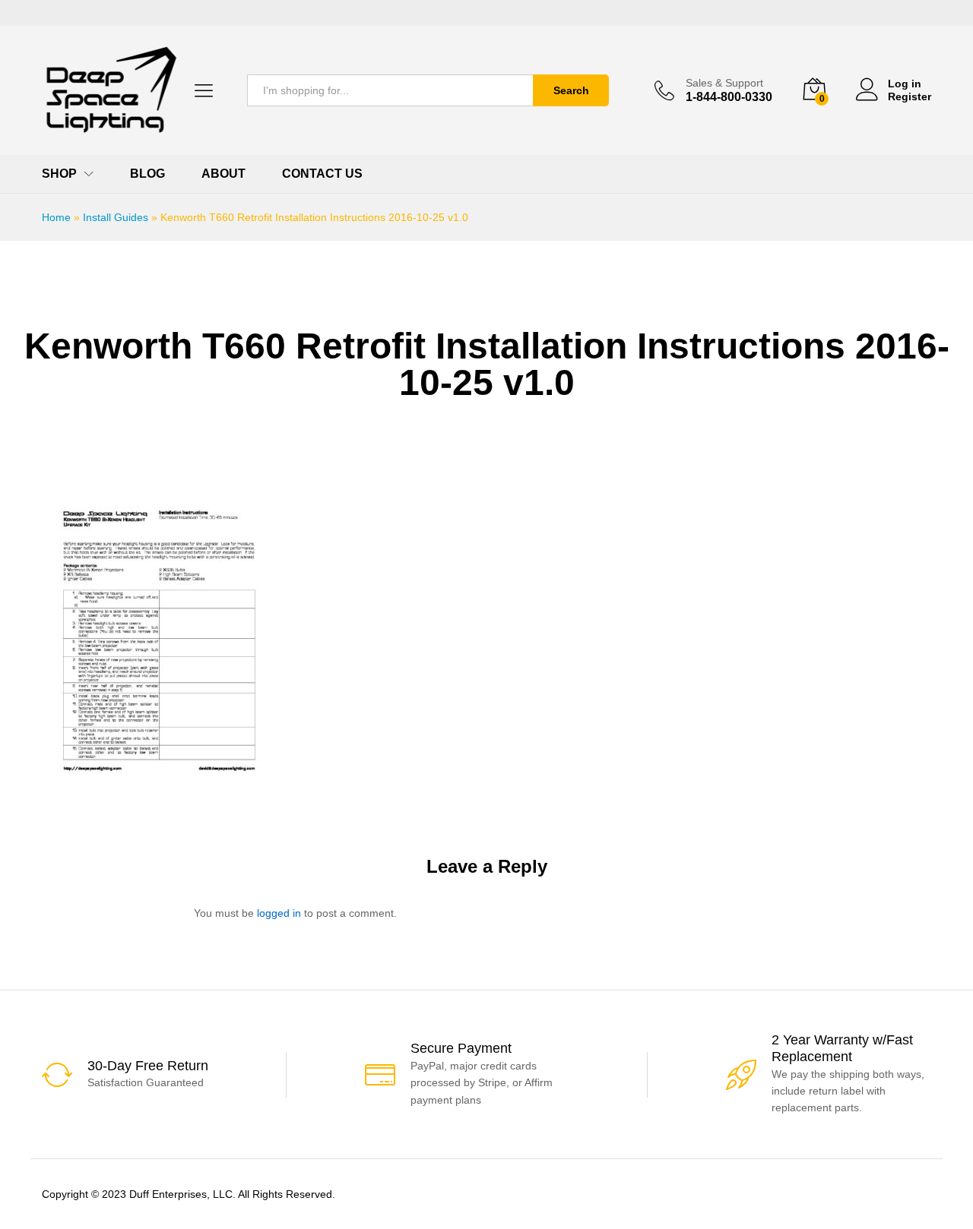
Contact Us (322, 174)
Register (909, 96)
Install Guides (115, 217)
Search (571, 90)
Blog (147, 174)
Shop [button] (59, 174)
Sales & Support (724, 83)
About (223, 174)
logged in (279, 913)
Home (56, 217)
